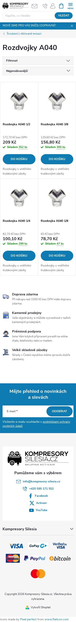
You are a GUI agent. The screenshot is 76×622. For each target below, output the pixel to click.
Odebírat (59, 411)
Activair (41, 503)
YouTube (41, 510)
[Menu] (70, 5)
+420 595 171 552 (41, 489)
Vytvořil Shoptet (40, 607)
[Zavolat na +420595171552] (45, 6)
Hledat (63, 16)
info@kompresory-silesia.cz (41, 481)
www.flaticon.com (57, 619)
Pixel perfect (28, 619)
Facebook (41, 496)
